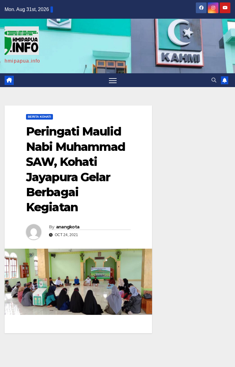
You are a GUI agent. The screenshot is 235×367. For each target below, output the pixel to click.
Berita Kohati (39, 116)
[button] (213, 80)
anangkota (68, 227)
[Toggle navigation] (112, 80)
